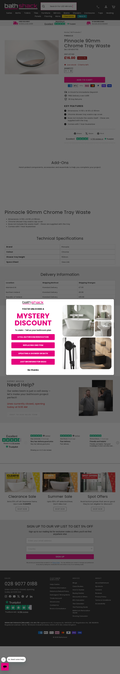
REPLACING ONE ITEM (33, 345)
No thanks (33, 369)
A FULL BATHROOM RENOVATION (33, 337)
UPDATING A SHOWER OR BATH (33, 353)
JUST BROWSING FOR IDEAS (33, 361)
